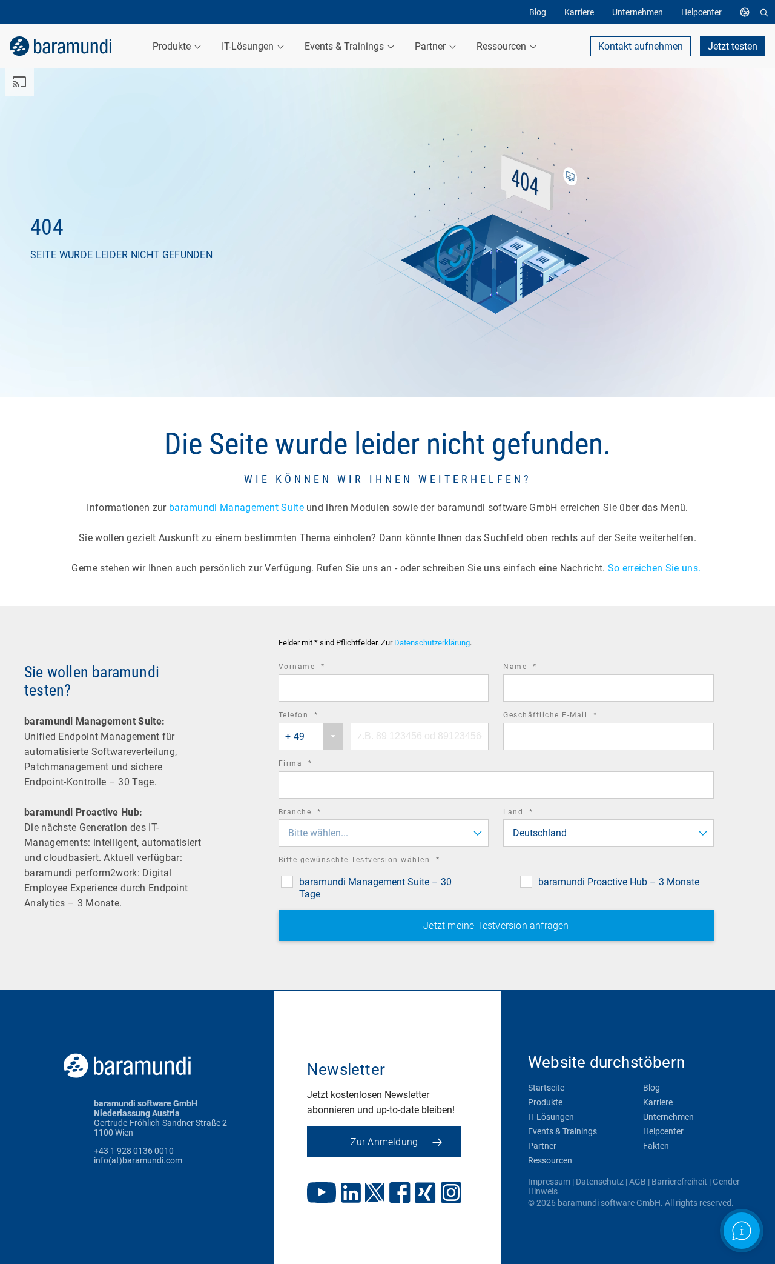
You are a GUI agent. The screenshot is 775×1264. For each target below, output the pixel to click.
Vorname (318, 668)
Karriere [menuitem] (579, 12)
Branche (317, 813)
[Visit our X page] (374, 1194)
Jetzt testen (732, 46)
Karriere (658, 1102)
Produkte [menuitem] (173, 46)
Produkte (545, 1102)
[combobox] (311, 736)
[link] (60, 46)
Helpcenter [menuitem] (701, 12)
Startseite (546, 1088)
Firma (312, 765)
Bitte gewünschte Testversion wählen (376, 861)
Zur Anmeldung (384, 1142)
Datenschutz (600, 1181)
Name (536, 668)
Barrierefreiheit (679, 1181)
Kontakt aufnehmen (640, 46)
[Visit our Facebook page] (400, 1194)
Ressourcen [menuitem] (503, 46)
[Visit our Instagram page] (451, 1193)
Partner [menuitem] (431, 46)
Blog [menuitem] (537, 12)
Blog (651, 1088)
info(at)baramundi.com (138, 1160)
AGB (637, 1181)
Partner (542, 1146)
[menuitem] (748, 12)
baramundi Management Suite (236, 507)
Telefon (315, 716)
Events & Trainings (562, 1131)
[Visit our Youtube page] (321, 1193)
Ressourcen (550, 1160)
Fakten (656, 1146)
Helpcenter (663, 1131)
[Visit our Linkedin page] (351, 1194)
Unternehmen (668, 1117)
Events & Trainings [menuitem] (345, 46)
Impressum (549, 1181)
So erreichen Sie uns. (656, 568)
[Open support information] (742, 1231)
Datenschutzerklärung (432, 642)
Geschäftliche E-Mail (566, 716)
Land (534, 813)
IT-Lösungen (551, 1117)
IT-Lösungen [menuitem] (249, 46)
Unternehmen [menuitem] (637, 12)
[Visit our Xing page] (425, 1194)
